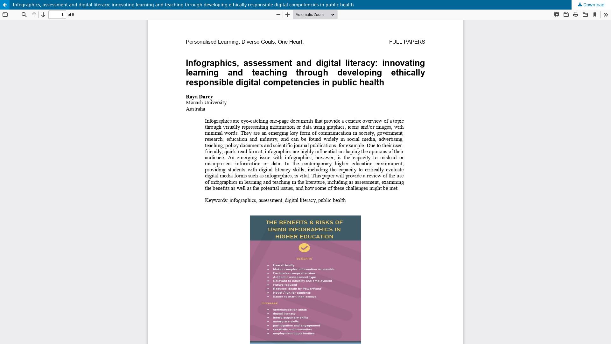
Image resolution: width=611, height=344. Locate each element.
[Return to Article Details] (5, 5)
